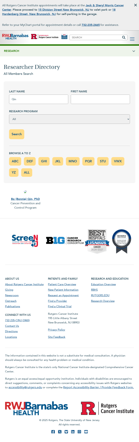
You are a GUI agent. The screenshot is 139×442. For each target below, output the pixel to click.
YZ (14, 172)
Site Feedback (56, 337)
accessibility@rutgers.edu (25, 387)
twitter (59, 432)
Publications (12, 306)
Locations (11, 337)
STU (103, 161)
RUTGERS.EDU (100, 295)
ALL (27, 172)
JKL (57, 161)
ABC (15, 161)
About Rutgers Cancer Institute (24, 284)
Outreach (10, 301)
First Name (79, 91)
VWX (118, 161)
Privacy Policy (56, 330)
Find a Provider (57, 301)
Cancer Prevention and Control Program (25, 205)
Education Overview (103, 284)
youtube (86, 432)
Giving (9, 290)
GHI (44, 161)
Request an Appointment (63, 295)
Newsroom (12, 295)
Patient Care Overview (62, 284)
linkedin (72, 432)
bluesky (66, 432)
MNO (73, 161)
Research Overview (103, 301)
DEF (30, 161)
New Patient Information (63, 290)
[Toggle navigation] (132, 39)
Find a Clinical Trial (59, 306)
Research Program (23, 111)
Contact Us (12, 326)
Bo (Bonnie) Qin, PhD (25, 199)
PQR (88, 161)
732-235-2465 (91, 25)
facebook (53, 432)
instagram (79, 432)
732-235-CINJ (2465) (17, 320)
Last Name (17, 91)
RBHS (94, 290)
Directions (11, 331)
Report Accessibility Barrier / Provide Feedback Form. (98, 387)
